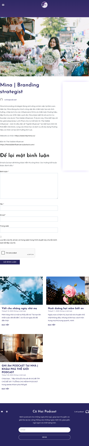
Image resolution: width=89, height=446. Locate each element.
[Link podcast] (87, 411)
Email (3, 215)
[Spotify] (7, 412)
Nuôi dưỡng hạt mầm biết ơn (66, 308)
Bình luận (4, 171)
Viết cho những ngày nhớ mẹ (19, 308)
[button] (3, 5)
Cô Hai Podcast (44, 411)
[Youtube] (2, 412)
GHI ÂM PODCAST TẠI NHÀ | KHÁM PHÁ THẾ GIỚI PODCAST (20, 369)
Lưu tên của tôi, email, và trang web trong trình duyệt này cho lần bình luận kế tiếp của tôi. (28, 241)
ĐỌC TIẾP (5, 325)
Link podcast (79, 412)
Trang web (4, 226)
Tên (2, 204)
